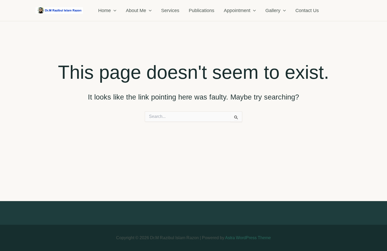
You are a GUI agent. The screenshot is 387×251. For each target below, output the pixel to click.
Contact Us (307, 10)
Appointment (237, 10)
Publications (201, 10)
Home (104, 10)
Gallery (272, 10)
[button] (113, 10)
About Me (136, 10)
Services (170, 10)
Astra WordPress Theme (248, 238)
